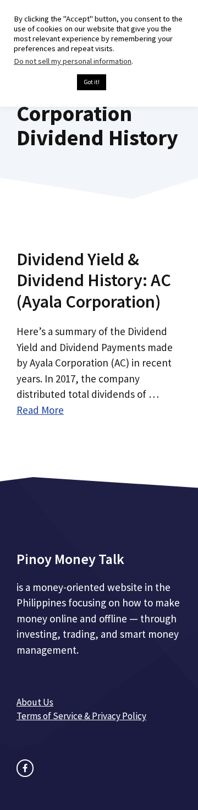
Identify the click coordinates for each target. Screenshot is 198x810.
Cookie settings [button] (42, 82)
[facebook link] (25, 767)
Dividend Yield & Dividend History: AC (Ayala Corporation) (93, 280)
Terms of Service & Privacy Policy (81, 716)
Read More (40, 410)
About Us (34, 702)
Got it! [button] (92, 82)
